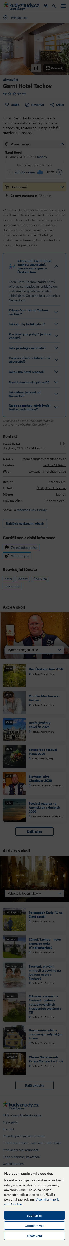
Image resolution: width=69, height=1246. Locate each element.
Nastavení (34, 1236)
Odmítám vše (34, 1225)
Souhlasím (34, 1215)
